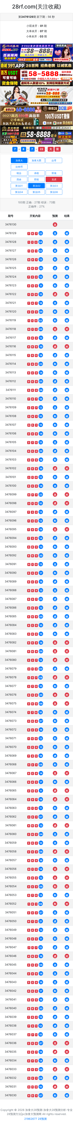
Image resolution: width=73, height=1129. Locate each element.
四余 (19, 179)
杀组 (36, 173)
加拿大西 (36, 160)
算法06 (54, 192)
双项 (54, 173)
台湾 (53, 160)
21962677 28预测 (35, 1118)
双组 (36, 179)
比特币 (19, 166)
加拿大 (19, 160)
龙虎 (54, 179)
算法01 (19, 185)
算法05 (36, 192)
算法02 (36, 185)
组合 (19, 173)
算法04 (19, 192)
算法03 (54, 185)
